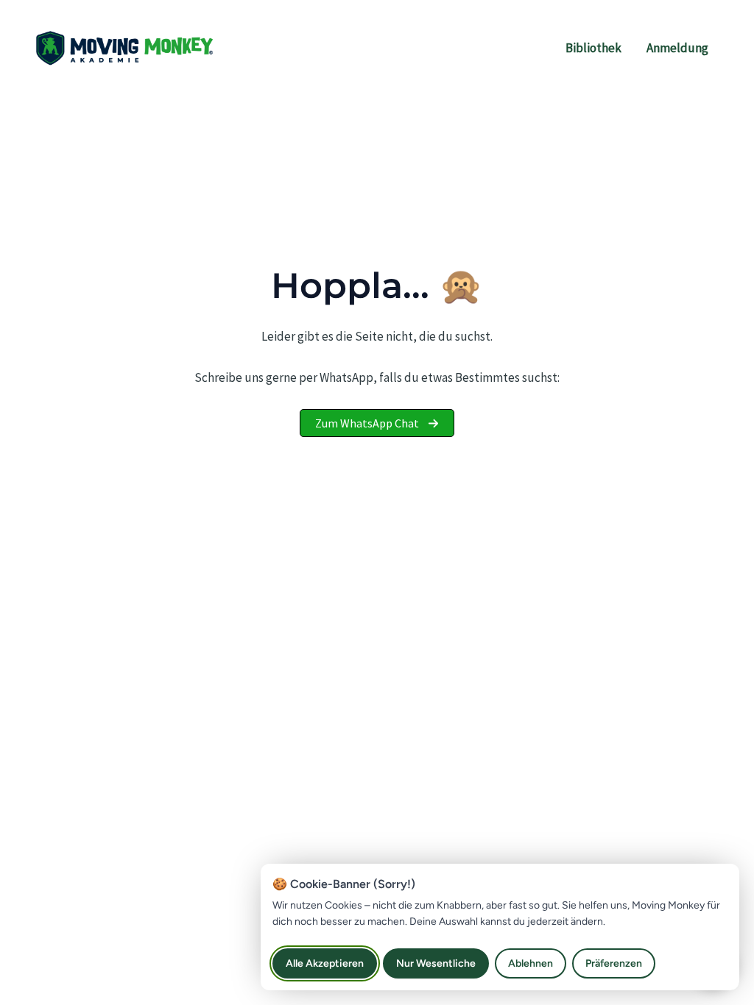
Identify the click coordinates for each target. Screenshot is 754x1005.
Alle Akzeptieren (325, 963)
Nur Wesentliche (436, 963)
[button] (377, 423)
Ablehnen (530, 963)
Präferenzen (613, 963)
